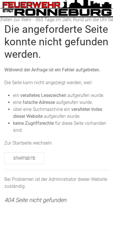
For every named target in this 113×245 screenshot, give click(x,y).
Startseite (24, 158)
